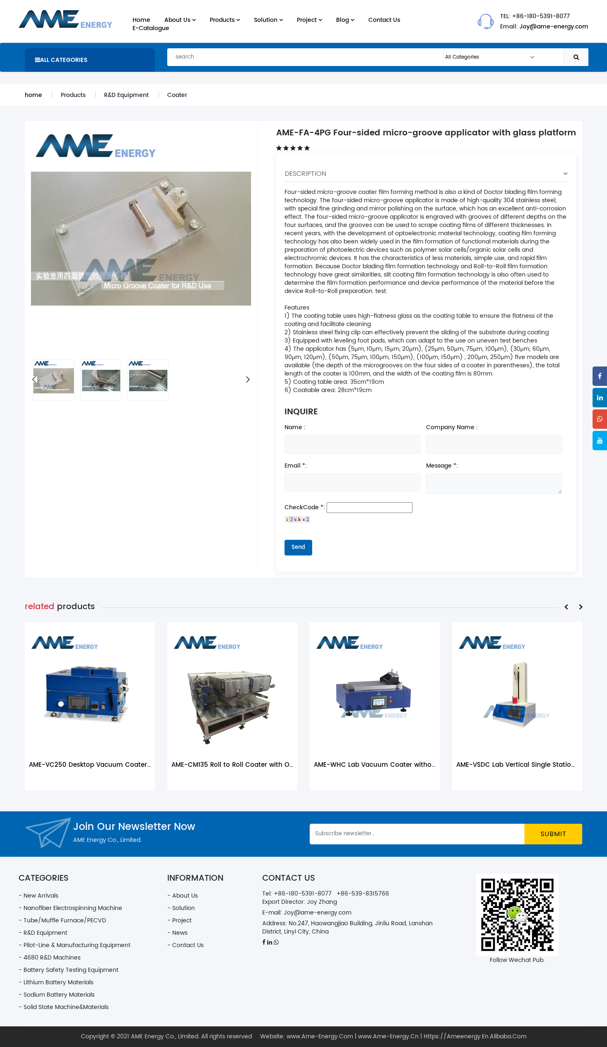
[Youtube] (600, 440)
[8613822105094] (276, 942)
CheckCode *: (305, 507)
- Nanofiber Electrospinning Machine (70, 908)
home (33, 95)
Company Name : (452, 427)
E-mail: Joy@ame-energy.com (306, 912)
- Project (179, 920)
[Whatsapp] (600, 419)
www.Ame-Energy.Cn (388, 1036)
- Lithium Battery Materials (56, 982)
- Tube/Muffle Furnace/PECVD (62, 920)
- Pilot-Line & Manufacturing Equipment (74, 945)
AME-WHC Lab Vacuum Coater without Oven (385, 765)
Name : (295, 427)
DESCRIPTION (305, 173)
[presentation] (566, 607)
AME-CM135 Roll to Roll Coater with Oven (236, 765)
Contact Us (384, 20)
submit (554, 834)
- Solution (181, 908)
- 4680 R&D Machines (50, 957)
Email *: (296, 466)
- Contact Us (185, 945)
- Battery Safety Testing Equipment (69, 970)
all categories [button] (64, 60)
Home (141, 20)
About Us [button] (178, 20)
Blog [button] (343, 20)
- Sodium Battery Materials (57, 995)
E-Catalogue (151, 28)
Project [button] (307, 20)
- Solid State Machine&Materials (64, 1007)
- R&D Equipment (43, 933)
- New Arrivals (38, 895)
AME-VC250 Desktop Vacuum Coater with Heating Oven (118, 765)
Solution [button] (266, 20)
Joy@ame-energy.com (553, 26)
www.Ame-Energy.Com (320, 1036)
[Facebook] (600, 376)
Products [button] (223, 20)
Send (298, 547)
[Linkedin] (600, 397)
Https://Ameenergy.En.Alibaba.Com (475, 1036)
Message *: (442, 466)
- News (177, 933)
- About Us (182, 895)
